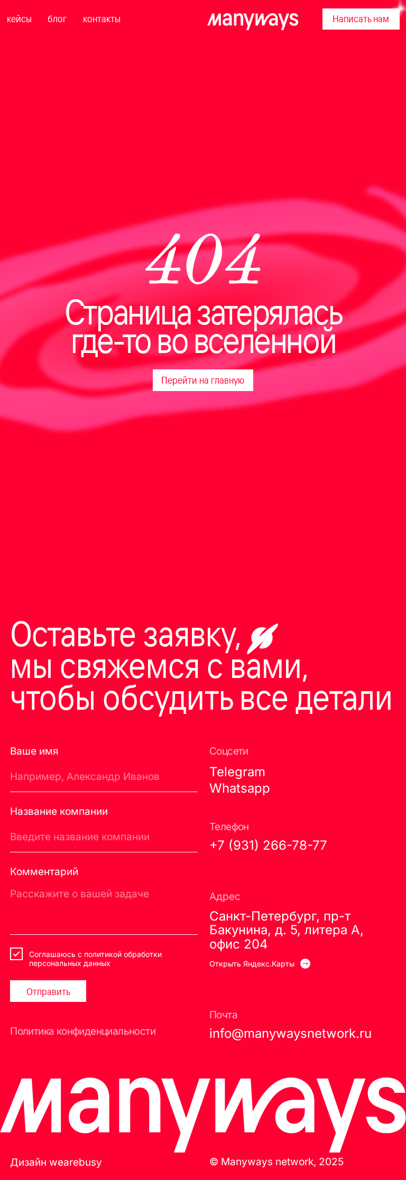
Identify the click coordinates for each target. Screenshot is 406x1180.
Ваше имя (34, 751)
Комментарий (44, 871)
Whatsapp (239, 788)
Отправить (48, 991)
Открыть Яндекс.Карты (251, 963)
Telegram (237, 771)
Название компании (59, 811)
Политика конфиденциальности (82, 1031)
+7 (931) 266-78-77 (268, 845)
